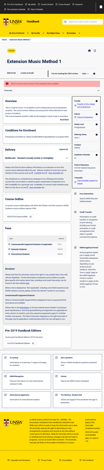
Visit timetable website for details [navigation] (87, 182)
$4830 (60, 254)
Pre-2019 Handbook (15, 4)
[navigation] (19, 216)
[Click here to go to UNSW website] (13, 22)
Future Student (64, 4)
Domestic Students (19, 249)
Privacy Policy (46, 460)
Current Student (47, 4)
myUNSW (37, 173)
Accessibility (67, 460)
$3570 (60, 249)
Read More (64, 120)
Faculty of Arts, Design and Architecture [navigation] (86, 105)
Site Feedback (88, 460)
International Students (20, 254)
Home (4, 40)
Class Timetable (37, 9)
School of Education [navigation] (85, 117)
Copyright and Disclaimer (20, 460)
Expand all (63, 149)
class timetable (54, 173)
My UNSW (32, 4)
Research (79, 4)
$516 (60, 244)
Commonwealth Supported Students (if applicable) (31, 244)
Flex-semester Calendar (16, 9)
